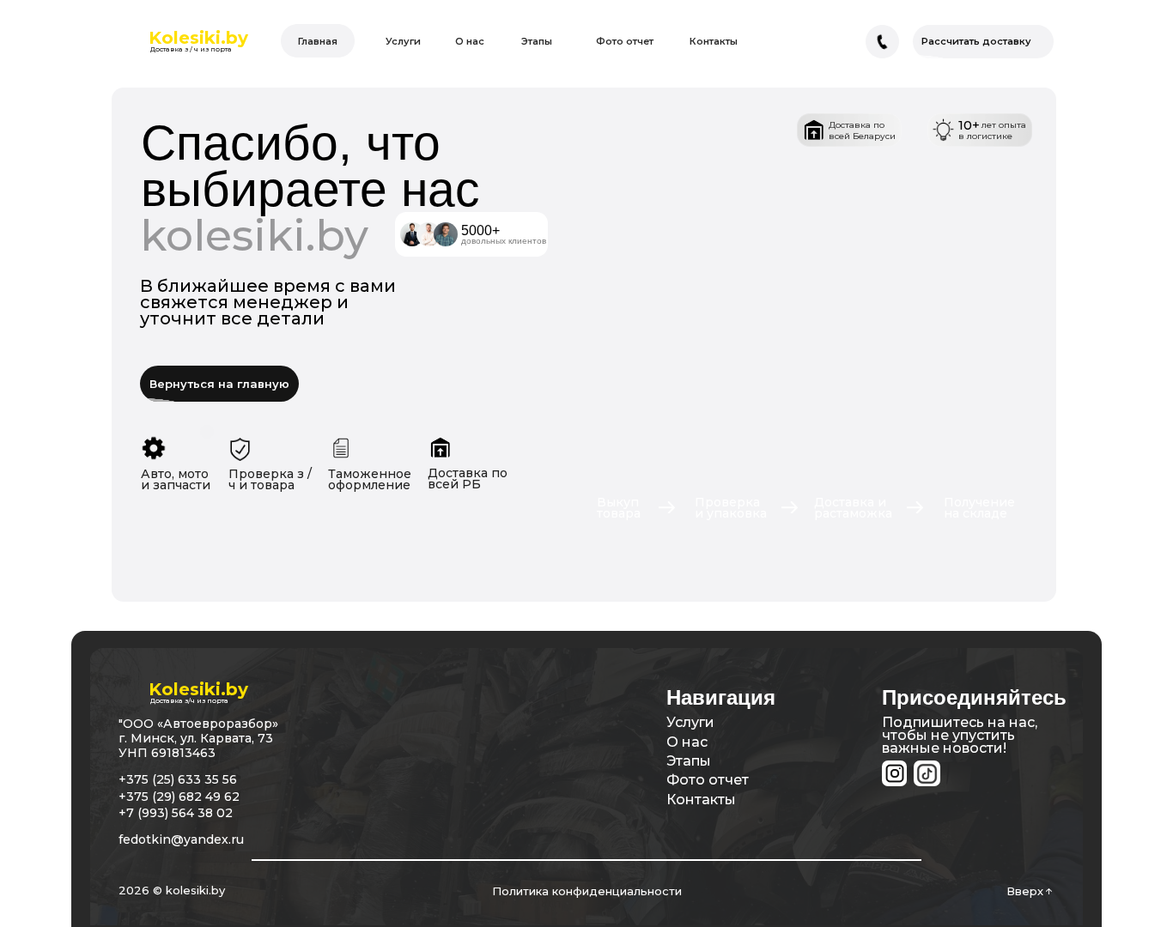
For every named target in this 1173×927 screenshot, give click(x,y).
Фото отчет (707, 780)
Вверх (1024, 891)
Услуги (690, 722)
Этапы (688, 761)
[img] (926, 773)
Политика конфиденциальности (587, 891)
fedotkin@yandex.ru (181, 839)
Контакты (701, 799)
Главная (317, 41)
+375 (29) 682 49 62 (179, 796)
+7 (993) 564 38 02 (176, 813)
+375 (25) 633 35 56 (178, 779)
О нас (687, 742)
